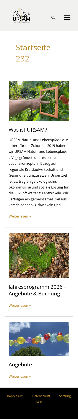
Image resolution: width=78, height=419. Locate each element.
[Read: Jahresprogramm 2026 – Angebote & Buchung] (39, 255)
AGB (39, 402)
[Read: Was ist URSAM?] (39, 100)
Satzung (65, 396)
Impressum (15, 396)
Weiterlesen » (20, 216)
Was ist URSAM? (28, 129)
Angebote (20, 364)
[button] (53, 18)
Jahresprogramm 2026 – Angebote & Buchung (38, 290)
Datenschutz (41, 396)
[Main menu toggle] (67, 17)
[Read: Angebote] (39, 338)
